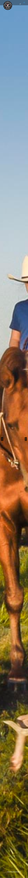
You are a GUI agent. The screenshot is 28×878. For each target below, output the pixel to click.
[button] (2, 439)
